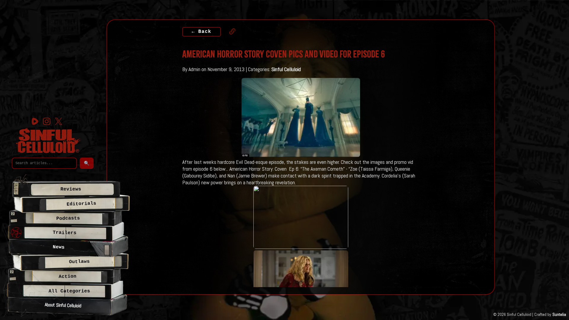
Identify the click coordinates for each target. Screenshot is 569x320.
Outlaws (79, 261)
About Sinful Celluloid (63, 305)
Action (67, 276)
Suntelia (559, 314)
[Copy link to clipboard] (229, 31)
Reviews (70, 189)
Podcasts (68, 218)
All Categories (69, 291)
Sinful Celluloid (286, 69)
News (59, 247)
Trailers (64, 233)
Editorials (81, 204)
